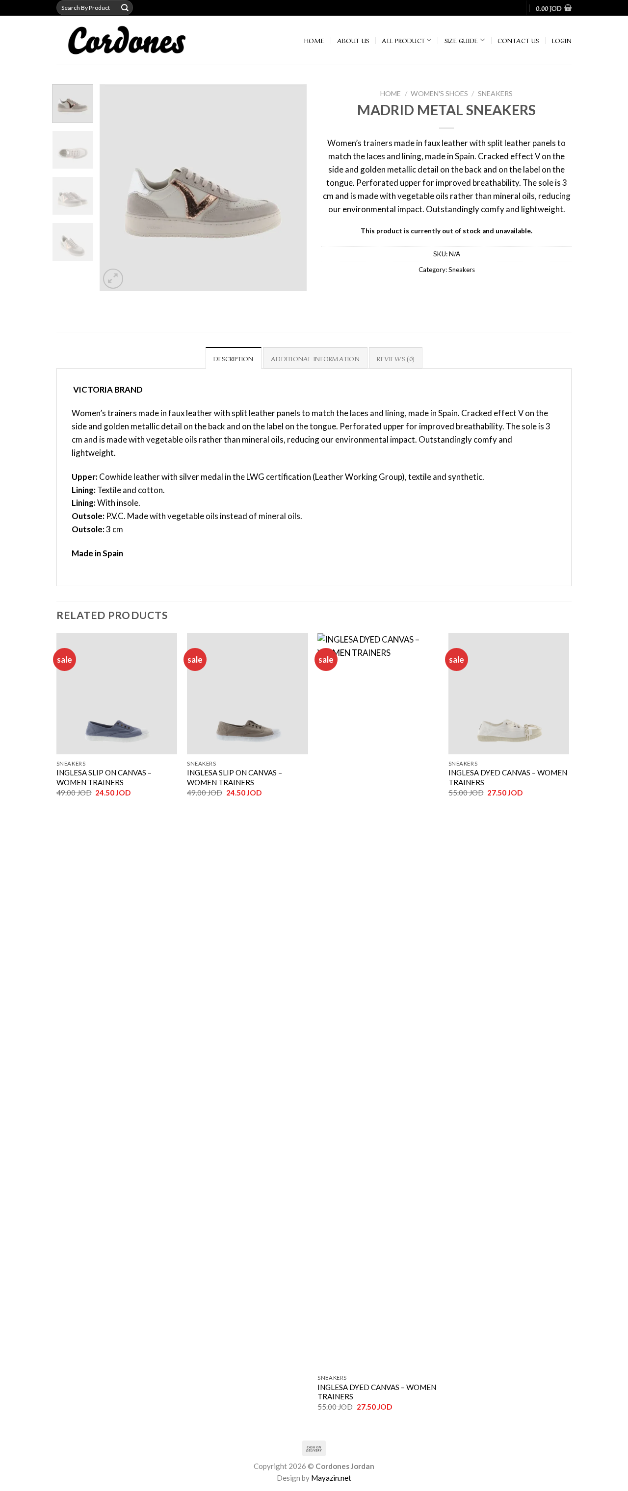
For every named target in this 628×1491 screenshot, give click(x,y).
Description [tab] (233, 358)
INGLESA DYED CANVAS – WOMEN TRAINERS (376, 1392)
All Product (403, 40)
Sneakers (495, 93)
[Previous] (116, 187)
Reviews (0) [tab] (396, 358)
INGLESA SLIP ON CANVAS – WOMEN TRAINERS (104, 777)
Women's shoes (439, 93)
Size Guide (461, 40)
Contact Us (518, 40)
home (314, 40)
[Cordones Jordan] (141, 40)
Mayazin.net (331, 1477)
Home (390, 93)
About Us (353, 40)
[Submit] (125, 7)
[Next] (290, 187)
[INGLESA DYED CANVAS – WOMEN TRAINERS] (378, 1000)
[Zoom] (113, 279)
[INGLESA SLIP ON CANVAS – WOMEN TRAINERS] (117, 693)
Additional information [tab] (315, 358)
